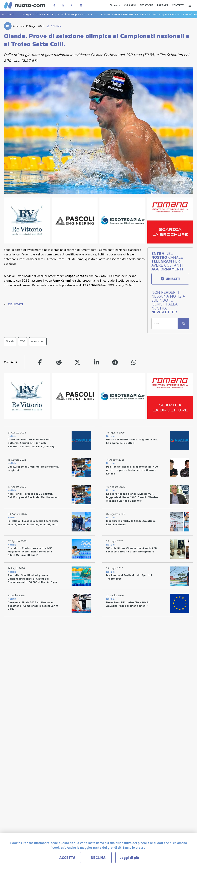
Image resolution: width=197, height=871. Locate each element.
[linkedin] (96, 362)
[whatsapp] (133, 362)
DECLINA (98, 858)
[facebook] (40, 362)
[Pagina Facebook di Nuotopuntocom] (54, 5)
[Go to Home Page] (47, 26)
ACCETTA (67, 858)
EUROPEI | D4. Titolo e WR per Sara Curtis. (44, 14)
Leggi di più (129, 858)
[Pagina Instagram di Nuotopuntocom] (63, 5)
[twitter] (77, 362)
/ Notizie (55, 26)
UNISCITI (172, 279)
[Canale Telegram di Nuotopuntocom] (81, 5)
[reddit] (58, 362)
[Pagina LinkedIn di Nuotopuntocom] (72, 5)
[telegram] (115, 362)
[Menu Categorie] (189, 5)
